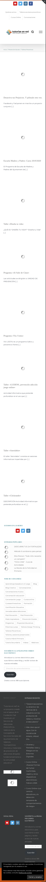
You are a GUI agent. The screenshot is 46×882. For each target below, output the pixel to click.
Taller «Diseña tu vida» (14, 224)
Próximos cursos (11, 627)
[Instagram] (28, 531)
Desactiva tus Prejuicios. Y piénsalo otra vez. (23, 97)
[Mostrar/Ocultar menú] (40, 32)
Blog (35, 584)
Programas (9, 623)
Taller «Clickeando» (12, 495)
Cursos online (29, 599)
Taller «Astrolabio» (12, 450)
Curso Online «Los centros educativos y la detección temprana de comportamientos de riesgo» (33, 797)
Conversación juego (13, 599)
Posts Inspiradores (12, 619)
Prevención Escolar (29, 619)
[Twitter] (23, 531)
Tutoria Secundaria (12, 642)
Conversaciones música (14, 592)
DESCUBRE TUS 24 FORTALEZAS (28, 547)
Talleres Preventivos (13, 631)
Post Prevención (26, 615)
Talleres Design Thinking (30, 627)
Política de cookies (25, 873)
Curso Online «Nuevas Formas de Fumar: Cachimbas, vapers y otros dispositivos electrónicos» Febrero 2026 (33, 772)
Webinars (35, 642)
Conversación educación (14, 596)
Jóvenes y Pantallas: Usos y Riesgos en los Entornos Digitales (33, 751)
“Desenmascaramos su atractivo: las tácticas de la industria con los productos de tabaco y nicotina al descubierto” (33, 713)
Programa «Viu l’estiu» (13, 336)
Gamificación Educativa (14, 607)
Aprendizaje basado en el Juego (17, 584)
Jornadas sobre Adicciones (15, 611)
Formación (28, 603)
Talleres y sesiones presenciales (17, 635)
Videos (25, 642)
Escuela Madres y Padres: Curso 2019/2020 (22, 161)
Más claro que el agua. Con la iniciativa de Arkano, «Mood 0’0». (33, 733)
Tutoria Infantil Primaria (14, 639)
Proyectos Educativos (25, 623)
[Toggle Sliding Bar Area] (43, 2)
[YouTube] (18, 531)
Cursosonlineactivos (13, 603)
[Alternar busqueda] (32, 32)
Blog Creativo (10, 588)
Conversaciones (25, 588)
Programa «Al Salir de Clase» (16, 273)
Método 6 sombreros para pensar (28, 551)
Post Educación (11, 615)
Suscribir (10, 675)
